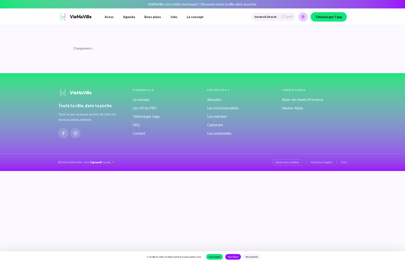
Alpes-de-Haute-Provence (302, 99)
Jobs (173, 17)
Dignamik (96, 162)
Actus (109, 17)
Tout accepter (215, 257)
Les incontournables (223, 108)
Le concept (195, 17)
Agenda (129, 17)
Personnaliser (252, 257)
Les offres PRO (145, 108)
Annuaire (214, 99)
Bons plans (152, 17)
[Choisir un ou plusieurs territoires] (303, 17)
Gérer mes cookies (287, 162)
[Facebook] (63, 133)
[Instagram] (75, 133)
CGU (344, 162)
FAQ (136, 125)
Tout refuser (233, 257)
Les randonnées (219, 133)
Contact (139, 133)
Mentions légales (321, 162)
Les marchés (217, 116)
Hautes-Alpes (292, 108)
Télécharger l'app (328, 17)
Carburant (215, 125)
